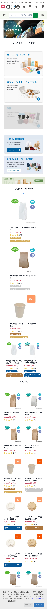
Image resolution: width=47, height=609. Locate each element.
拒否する (28, 605)
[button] (20, 35)
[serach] (35, 15)
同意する (39, 605)
